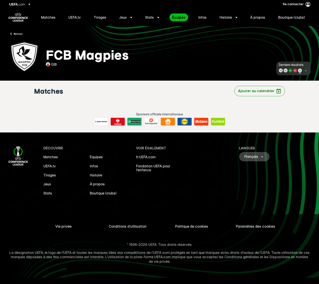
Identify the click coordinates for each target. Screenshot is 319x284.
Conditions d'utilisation (127, 226)
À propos (97, 184)
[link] (48, 17)
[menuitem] (49, 17)
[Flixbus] (218, 122)
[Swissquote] (151, 122)
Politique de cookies (191, 226)
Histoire (96, 175)
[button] (125, 17)
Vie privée (63, 226)
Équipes (96, 157)
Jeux (47, 184)
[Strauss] (118, 122)
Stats (47, 193)
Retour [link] (18, 33)
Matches (50, 157)
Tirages (49, 175)
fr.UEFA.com (146, 157)
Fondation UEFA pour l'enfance (153, 168)
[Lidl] (185, 122)
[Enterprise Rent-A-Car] (134, 122)
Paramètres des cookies (255, 226)
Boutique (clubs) (103, 193)
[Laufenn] (101, 122)
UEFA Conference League (18, 17)
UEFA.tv (49, 166)
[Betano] (201, 122)
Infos (94, 166)
